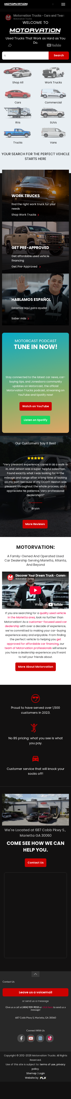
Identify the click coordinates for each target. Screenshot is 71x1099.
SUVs (53, 122)
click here (47, 1007)
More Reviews (35, 524)
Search (59, 55)
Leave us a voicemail (35, 992)
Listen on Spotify (35, 420)
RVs (17, 122)
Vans (53, 143)
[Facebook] (21, 1038)
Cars (18, 102)
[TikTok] (50, 1038)
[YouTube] (31, 1038)
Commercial (53, 102)
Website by (32, 1077)
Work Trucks (53, 82)
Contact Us (36, 863)
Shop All (17, 82)
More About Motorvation (35, 667)
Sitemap (31, 1073)
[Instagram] (40, 1038)
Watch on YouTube (35, 406)
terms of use (47, 1064)
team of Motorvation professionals (28, 648)
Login (42, 1073)
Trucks (17, 143)
